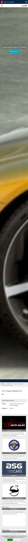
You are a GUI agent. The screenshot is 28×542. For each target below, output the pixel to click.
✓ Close (10, 539)
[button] (11, 378)
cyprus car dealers (9, 2)
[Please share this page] (3, 394)
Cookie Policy (17, 539)
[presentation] (2, 194)
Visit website (15, 51)
